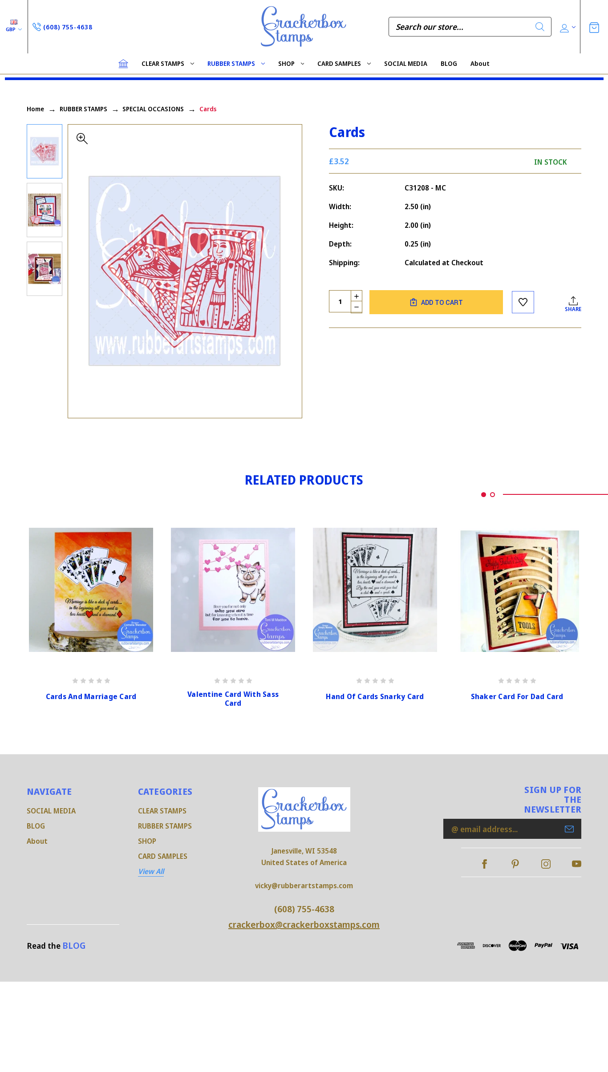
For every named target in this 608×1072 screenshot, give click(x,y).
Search (540, 27)
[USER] (567, 27)
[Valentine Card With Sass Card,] (233, 589)
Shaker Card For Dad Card (517, 696)
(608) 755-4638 (304, 909)
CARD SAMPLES (339, 63)
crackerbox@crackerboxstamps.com (304, 924)
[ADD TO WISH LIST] (523, 302)
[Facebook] (484, 864)
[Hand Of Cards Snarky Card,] (375, 589)
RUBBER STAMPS (231, 63)
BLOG (449, 63)
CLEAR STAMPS (163, 63)
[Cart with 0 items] (594, 26)
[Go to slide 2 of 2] (492, 494)
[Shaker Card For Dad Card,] (517, 589)
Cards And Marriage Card (91, 696)
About (480, 63)
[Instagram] (546, 864)
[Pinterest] (515, 864)
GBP (11, 29)
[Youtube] (576, 864)
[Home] (123, 63)
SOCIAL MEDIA (405, 63)
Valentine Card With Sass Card (233, 699)
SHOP (286, 63)
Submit (569, 829)
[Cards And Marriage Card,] (91, 589)
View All (151, 871)
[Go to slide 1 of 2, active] (483, 494)
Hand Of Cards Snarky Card (375, 696)
